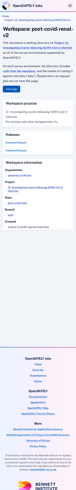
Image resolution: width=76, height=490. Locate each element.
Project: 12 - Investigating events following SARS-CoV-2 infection (39, 20)
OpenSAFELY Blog (38, 408)
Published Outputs (16, 150)
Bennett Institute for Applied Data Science (38, 429)
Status (38, 381)
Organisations (38, 375)
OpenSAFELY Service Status (38, 413)
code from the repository (19, 71)
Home (5, 16)
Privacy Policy (38, 446)
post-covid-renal (17, 203)
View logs (11, 89)
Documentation (38, 396)
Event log (38, 369)
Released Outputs (16, 142)
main (10, 215)
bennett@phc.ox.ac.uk (43, 469)
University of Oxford (38, 440)
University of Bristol (19, 175)
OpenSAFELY (38, 402)
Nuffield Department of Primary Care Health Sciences (38, 434)
